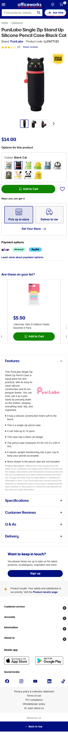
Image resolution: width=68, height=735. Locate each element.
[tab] (34, 361)
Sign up (35, 573)
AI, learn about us (34, 708)
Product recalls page (45, 592)
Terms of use (34, 695)
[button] (3, 5)
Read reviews (30, 47)
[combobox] (22, 12)
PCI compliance (34, 700)
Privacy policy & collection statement (34, 691)
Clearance (17, 22)
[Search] (39, 12)
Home (4, 22)
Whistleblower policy (34, 704)
